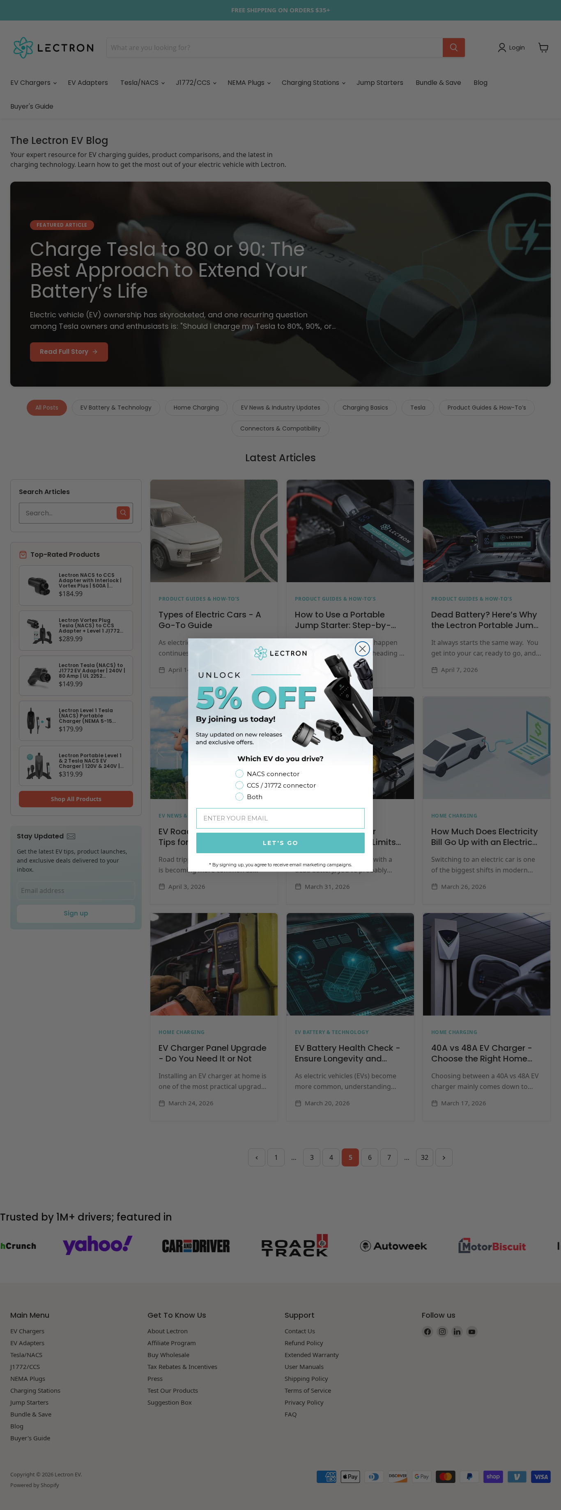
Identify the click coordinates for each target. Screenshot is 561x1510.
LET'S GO (281, 843)
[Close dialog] (362, 649)
